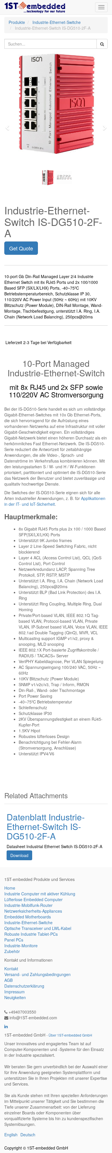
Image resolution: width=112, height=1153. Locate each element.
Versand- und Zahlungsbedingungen (37, 974)
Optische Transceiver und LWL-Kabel (37, 928)
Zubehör (12, 951)
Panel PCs (13, 940)
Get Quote (21, 248)
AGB (8, 980)
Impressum (14, 992)
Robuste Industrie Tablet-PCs (31, 934)
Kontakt (11, 968)
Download (19, 855)
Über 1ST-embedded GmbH (70, 1035)
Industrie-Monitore (21, 945)
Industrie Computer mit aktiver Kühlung (39, 894)
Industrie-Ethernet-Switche (56, 22)
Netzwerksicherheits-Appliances (33, 911)
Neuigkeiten (15, 997)
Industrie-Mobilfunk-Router (28, 905)
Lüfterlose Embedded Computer (33, 899)
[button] (9, 125)
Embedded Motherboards (27, 917)
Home (9, 888)
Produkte (17, 22)
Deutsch (27, 1134)
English (11, 1134)
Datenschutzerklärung (24, 986)
